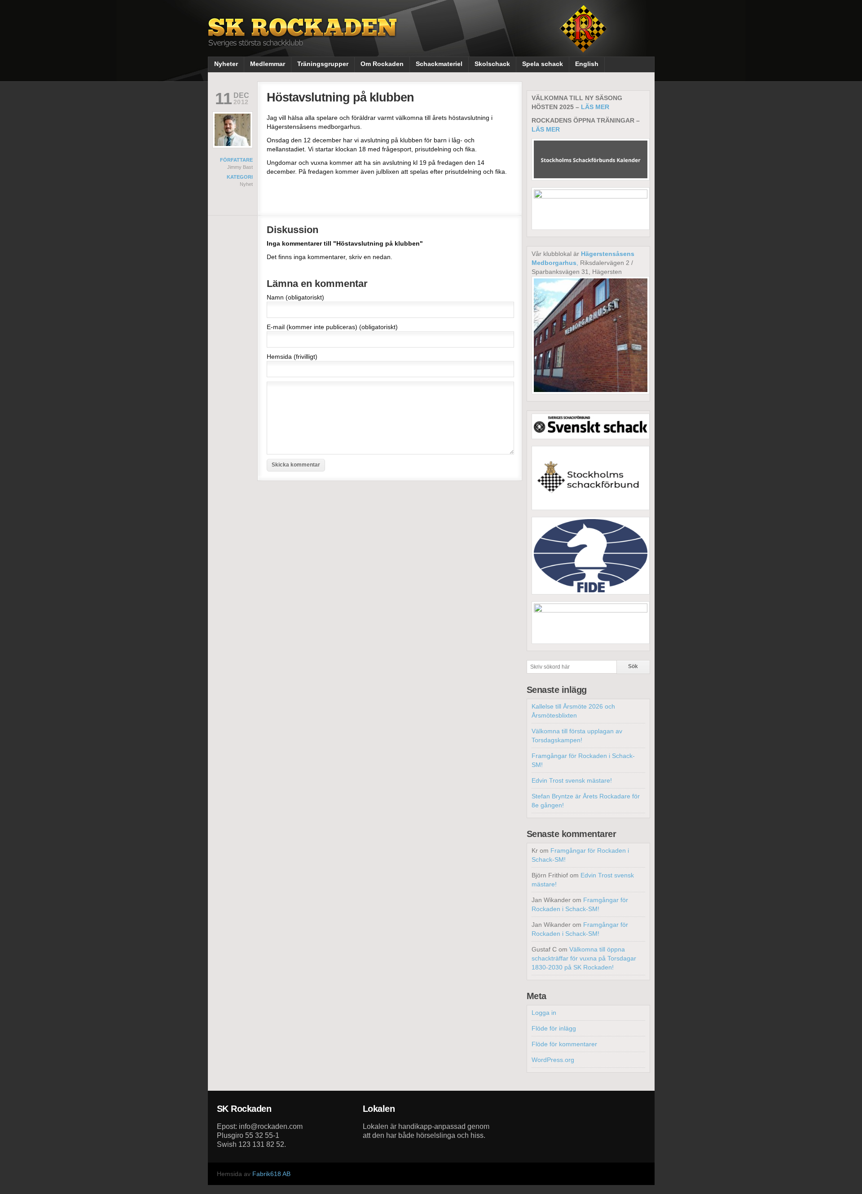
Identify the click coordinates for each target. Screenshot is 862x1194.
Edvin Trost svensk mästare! (572, 780)
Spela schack (542, 63)
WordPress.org (553, 1059)
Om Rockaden (382, 63)
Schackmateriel (439, 63)
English (586, 63)
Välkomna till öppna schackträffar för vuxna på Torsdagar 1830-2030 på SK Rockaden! (584, 958)
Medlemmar (267, 63)
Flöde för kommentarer (564, 1044)
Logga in (544, 1012)
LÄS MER (595, 106)
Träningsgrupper (322, 63)
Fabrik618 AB (271, 1173)
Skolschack (492, 63)
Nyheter (226, 63)
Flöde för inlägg (554, 1028)
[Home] (303, 39)
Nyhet (246, 184)
